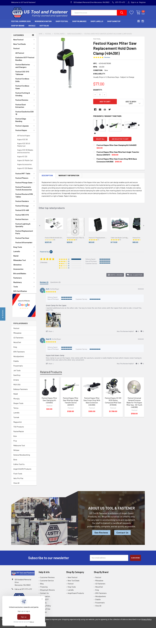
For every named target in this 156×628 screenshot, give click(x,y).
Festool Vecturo (21, 219)
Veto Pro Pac (18, 478)
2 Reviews (106, 57)
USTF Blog (44, 26)
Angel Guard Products (76, 593)
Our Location (45, 596)
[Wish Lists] (133, 13)
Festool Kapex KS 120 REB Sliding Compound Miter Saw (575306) (113, 401)
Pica (15, 441)
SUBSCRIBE (135, 558)
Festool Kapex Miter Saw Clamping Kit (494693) (49, 400)
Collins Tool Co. (19, 464)
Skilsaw (16, 450)
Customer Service (47, 580)
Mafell (15, 256)
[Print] (105, 109)
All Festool (19, 53)
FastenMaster (18, 431)
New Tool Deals (19, 44)
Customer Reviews (47, 577)
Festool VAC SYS (22, 215)
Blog (42, 583)
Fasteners (17, 278)
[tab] (44, 282)
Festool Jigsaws (22, 126)
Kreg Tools (17, 247)
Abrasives (17, 265)
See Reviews (101, 532)
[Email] (100, 109)
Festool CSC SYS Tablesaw (22, 73)
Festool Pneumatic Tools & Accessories (23, 188)
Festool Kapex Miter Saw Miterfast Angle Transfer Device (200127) (70, 401)
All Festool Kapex (23, 135)
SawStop (16, 375)
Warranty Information (68, 175)
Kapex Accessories (24, 164)
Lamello (16, 251)
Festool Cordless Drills (22, 80)
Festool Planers (21, 178)
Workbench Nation (43, 21)
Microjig (16, 398)
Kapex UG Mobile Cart (25, 160)
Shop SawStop (113, 21)
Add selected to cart (120, 139)
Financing (44, 587)
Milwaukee (17, 333)
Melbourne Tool (19, 445)
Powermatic (18, 366)
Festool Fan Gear (22, 238)
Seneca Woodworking (21, 455)
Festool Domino (21, 100)
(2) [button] (68, 259)
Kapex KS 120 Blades (25, 168)
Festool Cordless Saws (22, 87)
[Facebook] (95, 109)
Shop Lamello (97, 21)
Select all (100, 139)
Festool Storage (22, 206)
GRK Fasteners (19, 352)
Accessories (18, 269)
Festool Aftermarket (23, 242)
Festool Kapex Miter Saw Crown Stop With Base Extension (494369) (91, 401)
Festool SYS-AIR (22, 210)
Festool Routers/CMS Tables (24, 195)
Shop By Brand (17, 26)
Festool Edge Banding (20, 120)
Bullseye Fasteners (20, 389)
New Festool (18, 40)
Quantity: (97, 90)
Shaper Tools (18, 403)
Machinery (17, 282)
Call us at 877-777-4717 (23, 589)
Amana (16, 380)
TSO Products (18, 427)
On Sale (31, 26)
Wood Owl (17, 342)
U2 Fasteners (18, 337)
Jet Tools (17, 370)
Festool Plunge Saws (23, 183)
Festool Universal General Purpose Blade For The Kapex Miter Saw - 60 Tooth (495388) (134, 402)
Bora (15, 459)
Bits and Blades (19, 273)
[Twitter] (110, 109)
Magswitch (17, 422)
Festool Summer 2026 (21, 21)
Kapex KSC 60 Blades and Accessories (25, 151)
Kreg (15, 347)
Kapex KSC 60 (22, 139)
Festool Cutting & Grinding (22, 94)
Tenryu (15, 408)
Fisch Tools (17, 473)
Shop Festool (62, 21)
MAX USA (16, 384)
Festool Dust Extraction (20, 106)
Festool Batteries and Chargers (22, 65)
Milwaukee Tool (19, 260)
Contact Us (122, 532)
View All (16, 483)
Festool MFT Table (22, 173)
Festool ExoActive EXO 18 (24, 113)
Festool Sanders (22, 201)
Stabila (16, 361)
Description (47, 175)
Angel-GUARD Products (22, 469)
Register (142, 2)
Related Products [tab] (51, 372)
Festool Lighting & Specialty (22, 225)
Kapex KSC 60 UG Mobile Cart (23, 144)
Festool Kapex (21, 130)
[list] (95, 320)
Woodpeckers (18, 356)
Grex (15, 436)
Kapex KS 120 (22, 156)
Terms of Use (45, 609)
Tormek (16, 417)
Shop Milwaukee (79, 21)
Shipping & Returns (47, 590)
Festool (16, 48)
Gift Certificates (20, 291)
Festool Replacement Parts (24, 232)
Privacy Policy (45, 606)
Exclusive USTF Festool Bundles (24, 58)
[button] (24, 305)
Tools (15, 287)
